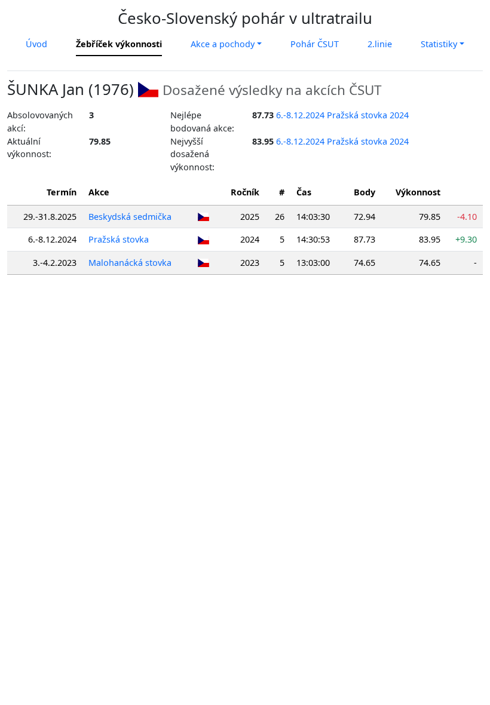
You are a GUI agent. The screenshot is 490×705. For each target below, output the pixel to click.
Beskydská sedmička (130, 216)
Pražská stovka (118, 239)
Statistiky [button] (439, 44)
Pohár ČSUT (314, 44)
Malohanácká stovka (130, 262)
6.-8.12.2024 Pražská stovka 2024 (342, 115)
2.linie (380, 44)
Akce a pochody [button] (223, 44)
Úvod (36, 44)
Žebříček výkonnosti (119, 44)
